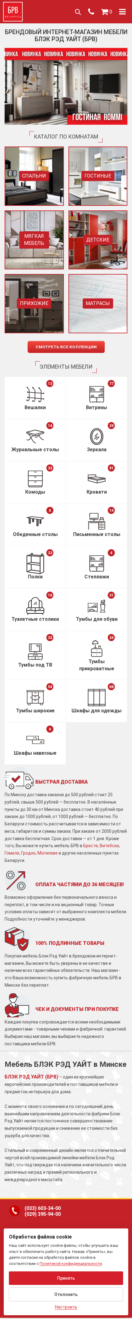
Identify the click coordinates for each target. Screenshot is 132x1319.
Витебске (109, 845)
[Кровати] (96, 479)
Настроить (66, 1307)
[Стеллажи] (96, 563)
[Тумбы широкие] (35, 697)
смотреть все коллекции (66, 346)
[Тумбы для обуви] (96, 606)
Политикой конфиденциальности (71, 1263)
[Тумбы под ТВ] (35, 652)
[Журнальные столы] (35, 436)
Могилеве (47, 853)
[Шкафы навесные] (35, 740)
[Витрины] (96, 394)
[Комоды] (35, 479)
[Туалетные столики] (35, 606)
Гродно (28, 853)
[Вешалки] (35, 394)
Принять (66, 1278)
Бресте (90, 845)
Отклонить (66, 1294)
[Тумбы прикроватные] (96, 648)
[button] (106, 11)
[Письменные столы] (96, 521)
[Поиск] (77, 11)
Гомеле (12, 853)
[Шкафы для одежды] (96, 697)
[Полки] (35, 563)
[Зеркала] (96, 436)
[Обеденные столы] (35, 521)
